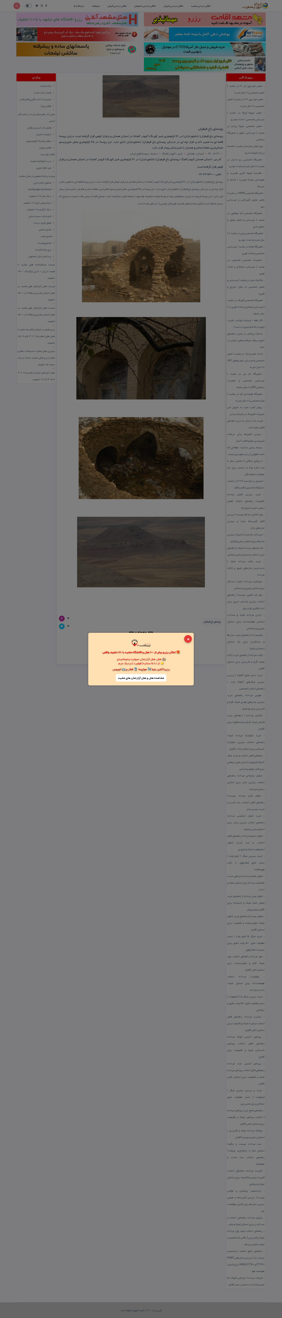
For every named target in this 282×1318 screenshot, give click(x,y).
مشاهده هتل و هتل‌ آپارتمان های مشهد (141, 678)
